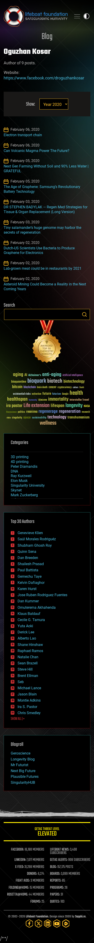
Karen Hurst (27, 589)
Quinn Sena (27, 551)
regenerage (48, 411)
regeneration (70, 411)
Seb (21, 682)
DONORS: (32, 874)
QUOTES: (55, 902)
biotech (54, 381)
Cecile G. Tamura (31, 620)
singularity (17, 417)
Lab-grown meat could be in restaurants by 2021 (42, 268)
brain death (42, 387)
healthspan (17, 399)
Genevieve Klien (30, 533)
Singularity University (28, 485)
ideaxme (42, 400)
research (86, 412)
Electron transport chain (23, 135)
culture (75, 387)
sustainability (39, 418)
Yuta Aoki (25, 626)
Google (65, 394)
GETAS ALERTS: (59, 860)
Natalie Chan (28, 657)
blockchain (30, 387)
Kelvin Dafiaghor (31, 582)
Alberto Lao (27, 638)
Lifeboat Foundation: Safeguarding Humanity (36, 16)
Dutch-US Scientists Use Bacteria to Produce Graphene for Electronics (39, 250)
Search (84, 314)
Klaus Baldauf (29, 613)
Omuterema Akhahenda (37, 607)
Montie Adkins (29, 700)
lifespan (57, 405)
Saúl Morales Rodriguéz (37, 539)
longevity (74, 406)
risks (9, 417)
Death (81, 387)
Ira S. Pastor (27, 707)
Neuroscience (11, 412)
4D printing (20, 462)
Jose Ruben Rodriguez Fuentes (42, 595)
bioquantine (18, 382)
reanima (31, 412)
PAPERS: (55, 895)
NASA (87, 406)
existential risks (22, 394)
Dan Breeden (28, 558)
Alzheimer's (34, 375)
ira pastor (14, 405)
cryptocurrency (64, 387)
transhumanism (78, 417)
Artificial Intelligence (73, 375)
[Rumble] (66, 923)
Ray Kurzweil (21, 476)
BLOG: (53, 867)
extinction (36, 394)
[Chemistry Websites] (47, 342)
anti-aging (51, 375)
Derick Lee (26, 632)
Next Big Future (23, 771)
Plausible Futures (25, 776)
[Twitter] (38, 923)
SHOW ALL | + (18, 719)
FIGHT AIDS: (23, 881)
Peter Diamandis (24, 466)
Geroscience (20, 753)
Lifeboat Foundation (37, 916)
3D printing (20, 457)
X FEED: (19, 867)
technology (56, 417)
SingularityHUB (23, 782)
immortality (58, 399)
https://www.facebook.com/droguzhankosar (44, 78)
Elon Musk (19, 480)
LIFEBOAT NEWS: (59, 850)
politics (21, 412)
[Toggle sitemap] (77, 16)
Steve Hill (25, 669)
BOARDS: (55, 874)
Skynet (16, 490)
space (27, 417)
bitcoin (17, 387)
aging (18, 375)
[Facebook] (29, 923)
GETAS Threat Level (47, 832)
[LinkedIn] (47, 923)
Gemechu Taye (30, 576)
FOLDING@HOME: (19, 888)
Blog (47, 36)
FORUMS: (35, 902)
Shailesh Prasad (31, 564)
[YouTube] (56, 923)
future (46, 394)
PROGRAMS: (57, 888)
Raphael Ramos (30, 651)
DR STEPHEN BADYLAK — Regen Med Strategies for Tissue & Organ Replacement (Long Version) (45, 209)
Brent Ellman (28, 676)
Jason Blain (27, 694)
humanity (33, 400)
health (76, 393)
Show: (30, 104)
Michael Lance (29, 688)
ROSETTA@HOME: (17, 895)
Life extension (37, 406)
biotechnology (74, 381)
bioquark (36, 381)
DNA (14, 471)
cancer (52, 387)
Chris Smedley (29, 713)
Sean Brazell (28, 663)
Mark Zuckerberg (24, 495)
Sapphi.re (80, 916)
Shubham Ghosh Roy (35, 545)
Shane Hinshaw (30, 645)
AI (25, 375)
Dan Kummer (28, 601)
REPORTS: (55, 881)
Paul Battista (28, 570)
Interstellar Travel (79, 400)
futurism (56, 394)
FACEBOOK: (17, 850)
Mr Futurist (19, 765)
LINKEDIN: (20, 860)
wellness (48, 423)
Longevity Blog (23, 759)
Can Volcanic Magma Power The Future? (36, 151)
